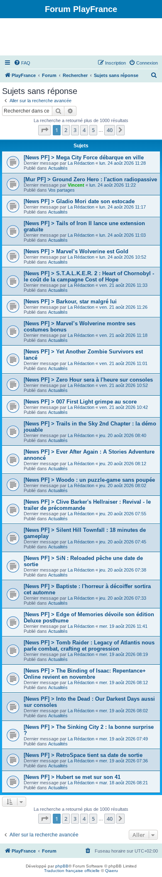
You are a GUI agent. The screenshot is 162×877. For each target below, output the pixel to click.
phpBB (62, 866)
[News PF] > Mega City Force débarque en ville (84, 157)
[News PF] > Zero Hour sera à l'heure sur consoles (88, 380)
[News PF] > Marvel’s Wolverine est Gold (76, 251)
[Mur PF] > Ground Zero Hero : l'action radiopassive (90, 179)
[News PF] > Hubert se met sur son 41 (72, 777)
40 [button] (110, 130)
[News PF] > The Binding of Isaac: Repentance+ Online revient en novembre (85, 674)
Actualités (58, 168)
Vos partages (61, 189)
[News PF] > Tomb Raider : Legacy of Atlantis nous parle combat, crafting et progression (89, 645)
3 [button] (75, 130)
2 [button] (65, 130)
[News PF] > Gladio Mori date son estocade (79, 201)
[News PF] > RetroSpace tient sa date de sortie (83, 755)
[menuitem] (22, 63)
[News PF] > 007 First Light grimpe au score (80, 402)
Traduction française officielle (72, 870)
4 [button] (84, 130)
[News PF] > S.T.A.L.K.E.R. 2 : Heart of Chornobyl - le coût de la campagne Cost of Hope (89, 276)
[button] (44, 130)
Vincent (76, 185)
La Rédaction (81, 163)
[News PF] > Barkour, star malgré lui (70, 301)
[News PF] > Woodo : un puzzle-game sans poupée (89, 480)
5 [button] (93, 130)
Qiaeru (111, 870)
